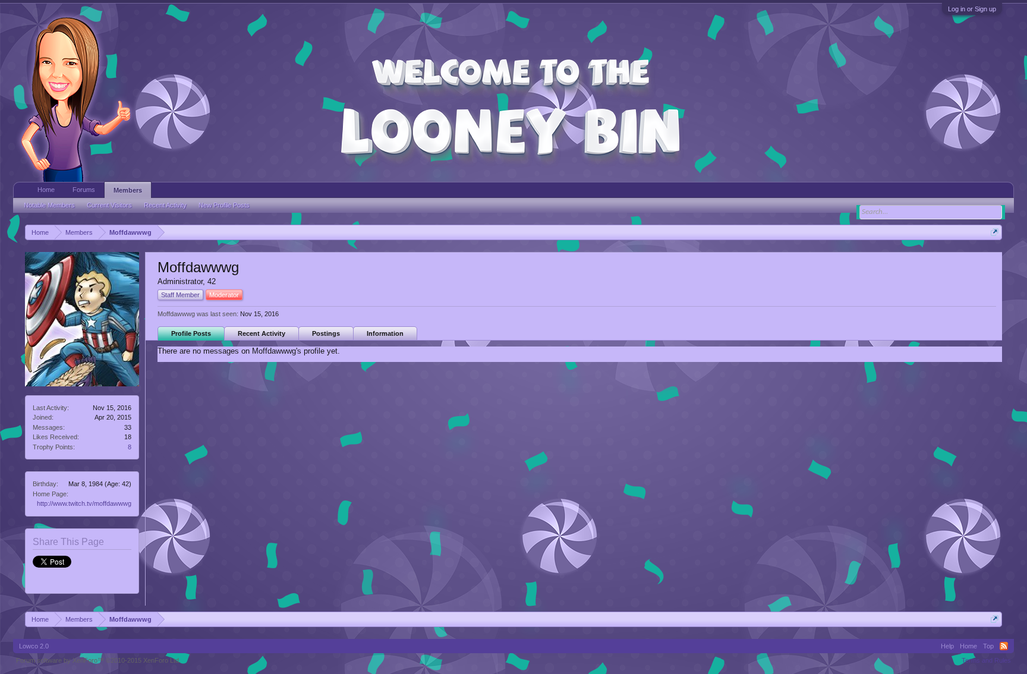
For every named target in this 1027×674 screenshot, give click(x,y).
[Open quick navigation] (994, 232)
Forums (84, 189)
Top (988, 646)
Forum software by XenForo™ (98, 660)
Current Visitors (109, 205)
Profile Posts (191, 333)
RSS (1004, 646)
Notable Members (49, 205)
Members (128, 190)
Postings (326, 333)
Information (385, 333)
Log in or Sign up (972, 8)
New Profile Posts (224, 205)
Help (947, 646)
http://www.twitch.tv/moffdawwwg (84, 503)
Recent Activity (261, 333)
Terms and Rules (986, 660)
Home (46, 189)
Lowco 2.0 (34, 646)
